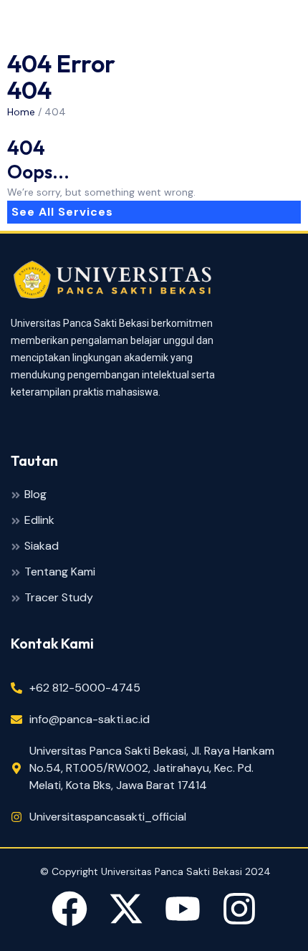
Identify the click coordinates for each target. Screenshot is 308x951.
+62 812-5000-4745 (84, 687)
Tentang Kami (59, 572)
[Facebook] (69, 911)
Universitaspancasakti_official (107, 816)
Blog (35, 495)
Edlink (39, 520)
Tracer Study (58, 598)
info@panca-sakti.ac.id (89, 719)
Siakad (41, 546)
